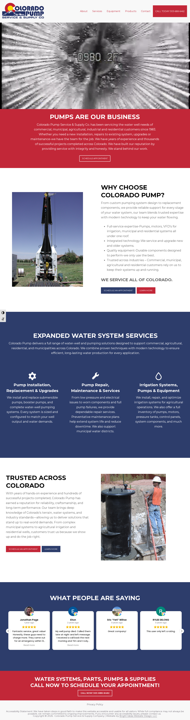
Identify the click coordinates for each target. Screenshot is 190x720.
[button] (181, 631)
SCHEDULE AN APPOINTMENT (118, 290)
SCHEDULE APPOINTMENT (95, 158)
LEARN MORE (146, 290)
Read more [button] (29, 645)
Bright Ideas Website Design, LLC (138, 716)
